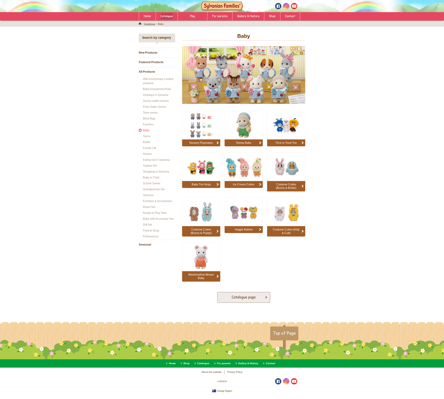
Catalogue (166, 16)
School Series (151, 183)
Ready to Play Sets (154, 212)
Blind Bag (149, 118)
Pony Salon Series (154, 106)
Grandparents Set (154, 189)
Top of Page (284, 333)
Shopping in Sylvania (156, 171)
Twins (146, 136)
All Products (147, 71)
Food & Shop (151, 230)
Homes (147, 153)
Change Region (224, 391)
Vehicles (148, 195)
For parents (220, 16)
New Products (148, 52)
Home (147, 16)
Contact (290, 16)
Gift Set (147, 224)
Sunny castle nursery (156, 100)
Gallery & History (248, 16)
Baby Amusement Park (157, 89)
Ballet (146, 142)
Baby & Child (151, 177)
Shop (272, 16)
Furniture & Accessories (157, 201)
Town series (150, 112)
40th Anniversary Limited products (158, 81)
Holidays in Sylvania (155, 94)
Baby (146, 130)
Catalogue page (244, 296)
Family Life (149, 148)
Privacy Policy (234, 372)
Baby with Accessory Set (158, 218)
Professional (150, 236)
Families (148, 124)
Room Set (149, 206)
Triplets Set (150, 165)
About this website (211, 372)
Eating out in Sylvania (156, 159)
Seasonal (145, 244)
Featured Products (151, 62)
